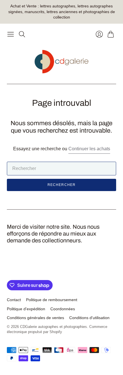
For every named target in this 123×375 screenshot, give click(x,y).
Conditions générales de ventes (35, 317)
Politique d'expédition (26, 309)
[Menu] (11, 34)
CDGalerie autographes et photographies (53, 327)
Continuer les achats (89, 148)
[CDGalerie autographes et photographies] (62, 62)
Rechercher (61, 185)
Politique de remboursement (51, 299)
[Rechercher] (22, 34)
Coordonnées (62, 309)
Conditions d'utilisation (89, 317)
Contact (14, 299)
